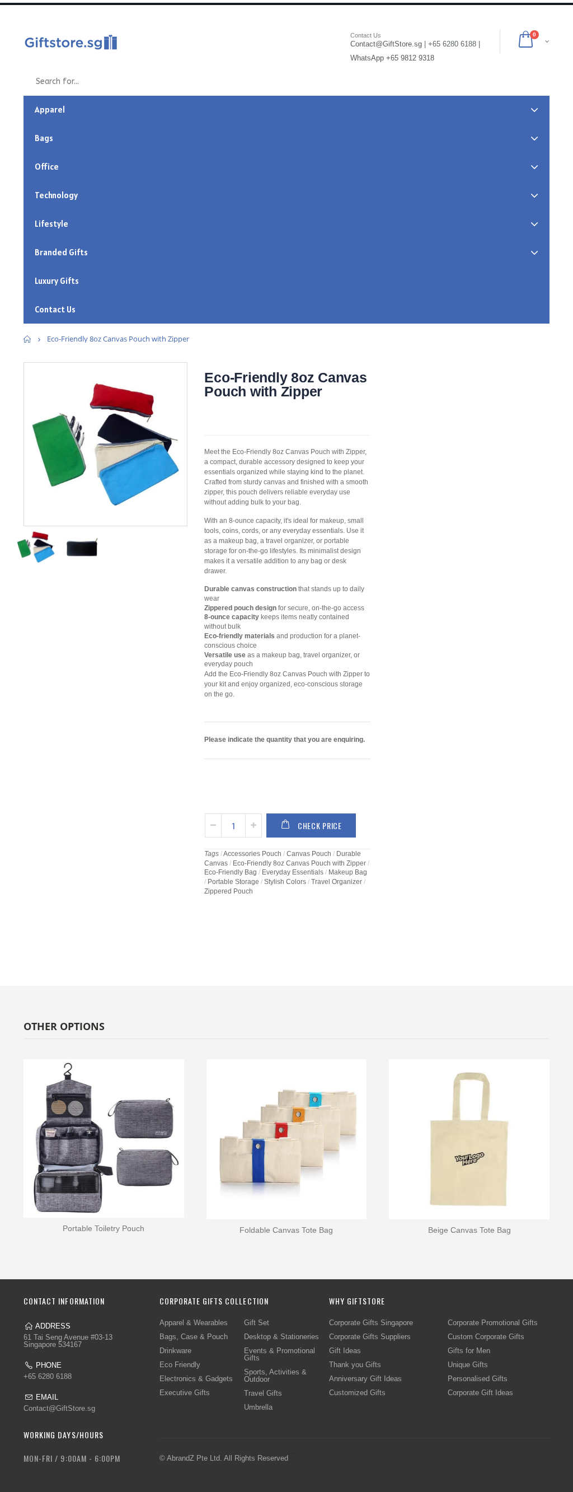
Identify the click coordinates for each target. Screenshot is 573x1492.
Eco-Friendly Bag (230, 872)
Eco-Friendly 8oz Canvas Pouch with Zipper (285, 384)
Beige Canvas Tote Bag (469, 1230)
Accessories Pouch (252, 854)
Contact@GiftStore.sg (59, 1408)
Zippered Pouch (228, 891)
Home (28, 339)
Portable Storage (233, 882)
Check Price (320, 825)
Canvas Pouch (308, 854)
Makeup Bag (347, 872)
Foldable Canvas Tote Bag (286, 1230)
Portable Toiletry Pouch (103, 1228)
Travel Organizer (336, 882)
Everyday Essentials (292, 872)
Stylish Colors (285, 882)
